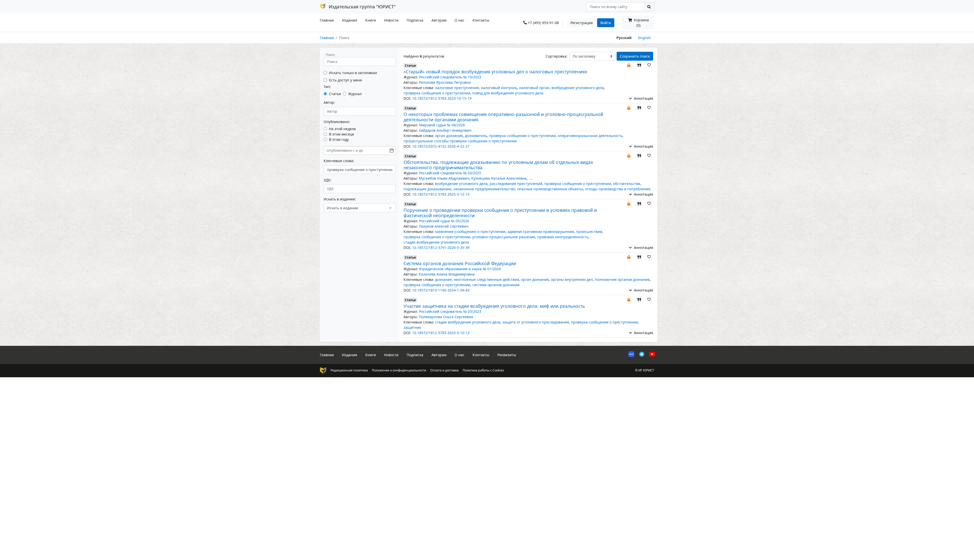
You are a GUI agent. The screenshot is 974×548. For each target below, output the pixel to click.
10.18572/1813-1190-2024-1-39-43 (440, 290)
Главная (327, 20)
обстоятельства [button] (626, 183)
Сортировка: (556, 56)
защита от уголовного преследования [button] (535, 322)
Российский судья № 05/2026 (444, 220)
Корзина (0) (641, 23)
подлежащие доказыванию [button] (427, 188)
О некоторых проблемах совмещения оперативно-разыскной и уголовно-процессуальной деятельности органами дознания (503, 117)
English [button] (644, 37)
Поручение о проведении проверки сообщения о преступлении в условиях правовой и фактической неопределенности (500, 212)
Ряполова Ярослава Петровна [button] (445, 82)
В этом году (339, 139)
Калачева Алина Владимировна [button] (447, 274)
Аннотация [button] (643, 98)
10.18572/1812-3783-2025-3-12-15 (440, 194)
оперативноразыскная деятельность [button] (590, 135)
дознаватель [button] (476, 135)
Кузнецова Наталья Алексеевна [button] (499, 178)
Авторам (438, 20)
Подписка (415, 20)
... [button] (531, 178)
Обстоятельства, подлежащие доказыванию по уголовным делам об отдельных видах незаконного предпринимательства (498, 164)
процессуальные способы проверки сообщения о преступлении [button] (460, 141)
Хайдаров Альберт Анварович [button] (445, 130)
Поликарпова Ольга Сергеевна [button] (446, 316)
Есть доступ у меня (345, 80)
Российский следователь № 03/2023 (450, 311)
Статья (335, 93)
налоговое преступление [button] (457, 87)
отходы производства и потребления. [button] (618, 188)
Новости (391, 20)
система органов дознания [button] (495, 284)
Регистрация (581, 22)
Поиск (330, 55)
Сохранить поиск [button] (635, 56)
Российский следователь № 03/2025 (450, 172)
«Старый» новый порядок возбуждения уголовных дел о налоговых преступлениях (495, 71)
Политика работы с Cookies (483, 370)
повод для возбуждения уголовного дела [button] (507, 93)
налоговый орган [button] (534, 87)
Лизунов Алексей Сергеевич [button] (443, 226)
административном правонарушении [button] (541, 231)
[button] (628, 65)
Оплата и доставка (444, 370)
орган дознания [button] (449, 135)
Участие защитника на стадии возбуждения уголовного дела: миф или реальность (494, 306)
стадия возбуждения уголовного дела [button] (436, 242)
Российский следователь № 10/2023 (450, 77)
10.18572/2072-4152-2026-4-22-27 (440, 146)
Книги (370, 20)
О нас (459, 20)
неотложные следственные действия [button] (486, 279)
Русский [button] (624, 37)
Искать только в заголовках (353, 72)
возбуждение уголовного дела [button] (577, 87)
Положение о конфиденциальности (399, 370)
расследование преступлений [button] (516, 183)
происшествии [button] (589, 231)
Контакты (481, 20)
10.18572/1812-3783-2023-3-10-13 (440, 332)
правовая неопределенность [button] (562, 236)
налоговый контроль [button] (499, 87)
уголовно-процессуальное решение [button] (503, 236)
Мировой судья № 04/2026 (442, 125)
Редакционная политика (349, 370)
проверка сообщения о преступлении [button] (437, 93)
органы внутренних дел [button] (572, 279)
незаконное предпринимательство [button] (484, 188)
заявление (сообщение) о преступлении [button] (470, 231)
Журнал (355, 93)
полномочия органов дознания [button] (622, 279)
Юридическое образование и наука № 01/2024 (460, 268)
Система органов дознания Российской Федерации (460, 263)
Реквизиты (506, 354)
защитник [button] (412, 327)
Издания (349, 20)
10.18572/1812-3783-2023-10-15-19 (442, 98)
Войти (605, 22)
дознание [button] (443, 279)
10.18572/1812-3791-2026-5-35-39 (440, 247)
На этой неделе (342, 128)
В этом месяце (341, 134)
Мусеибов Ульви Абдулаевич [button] (444, 178)
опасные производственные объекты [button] (550, 188)
